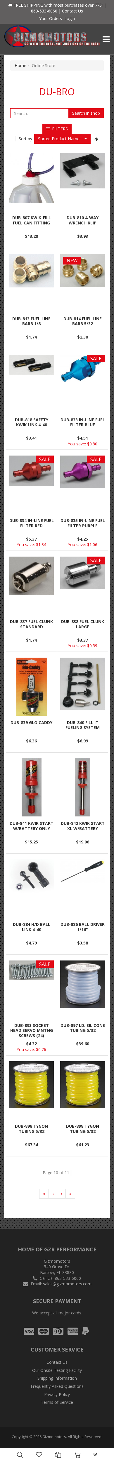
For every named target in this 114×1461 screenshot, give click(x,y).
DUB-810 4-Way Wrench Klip (83, 220)
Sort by (25, 138)
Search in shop (86, 113)
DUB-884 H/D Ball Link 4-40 (31, 927)
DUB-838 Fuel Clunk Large (82, 624)
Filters (59, 129)
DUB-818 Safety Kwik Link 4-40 (31, 422)
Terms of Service (57, 1402)
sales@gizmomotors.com (67, 1284)
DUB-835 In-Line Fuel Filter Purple (83, 523)
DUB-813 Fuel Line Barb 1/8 (31, 321)
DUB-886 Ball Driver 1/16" (83, 927)
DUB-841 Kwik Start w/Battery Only (31, 826)
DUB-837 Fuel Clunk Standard (31, 624)
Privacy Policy (57, 1394)
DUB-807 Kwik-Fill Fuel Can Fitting (31, 220)
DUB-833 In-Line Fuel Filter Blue (83, 422)
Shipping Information (57, 1378)
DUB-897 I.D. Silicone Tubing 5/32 (83, 1028)
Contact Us (72, 11)
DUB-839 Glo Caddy (31, 722)
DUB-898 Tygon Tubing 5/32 (31, 1128)
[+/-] (96, 138)
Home (20, 65)
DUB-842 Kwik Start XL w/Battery (83, 826)
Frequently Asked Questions (57, 1386)
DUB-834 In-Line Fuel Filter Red (31, 523)
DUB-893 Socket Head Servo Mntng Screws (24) (31, 1030)
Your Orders (50, 18)
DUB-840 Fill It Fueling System (82, 725)
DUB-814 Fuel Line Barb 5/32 (82, 321)
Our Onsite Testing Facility (57, 1370)
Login (69, 18)
